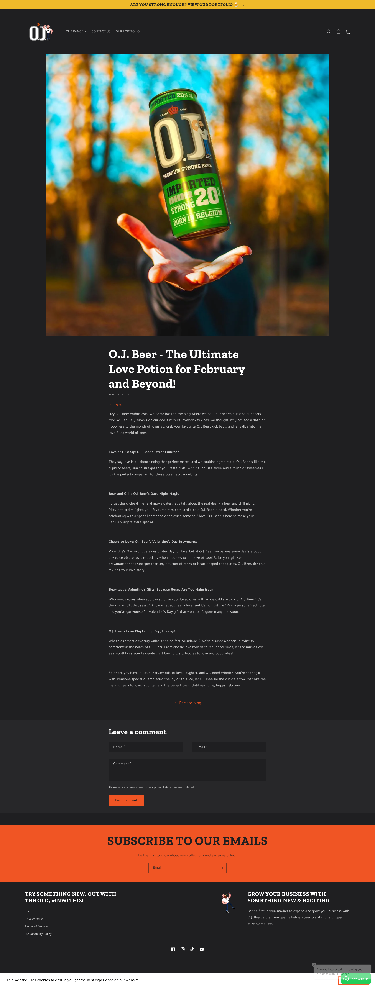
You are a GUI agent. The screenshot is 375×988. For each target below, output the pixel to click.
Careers (30, 911)
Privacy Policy (34, 918)
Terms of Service (36, 926)
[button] (76, 31)
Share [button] (118, 405)
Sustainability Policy (38, 934)
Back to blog (190, 703)
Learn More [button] (150, 980)
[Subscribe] (221, 868)
